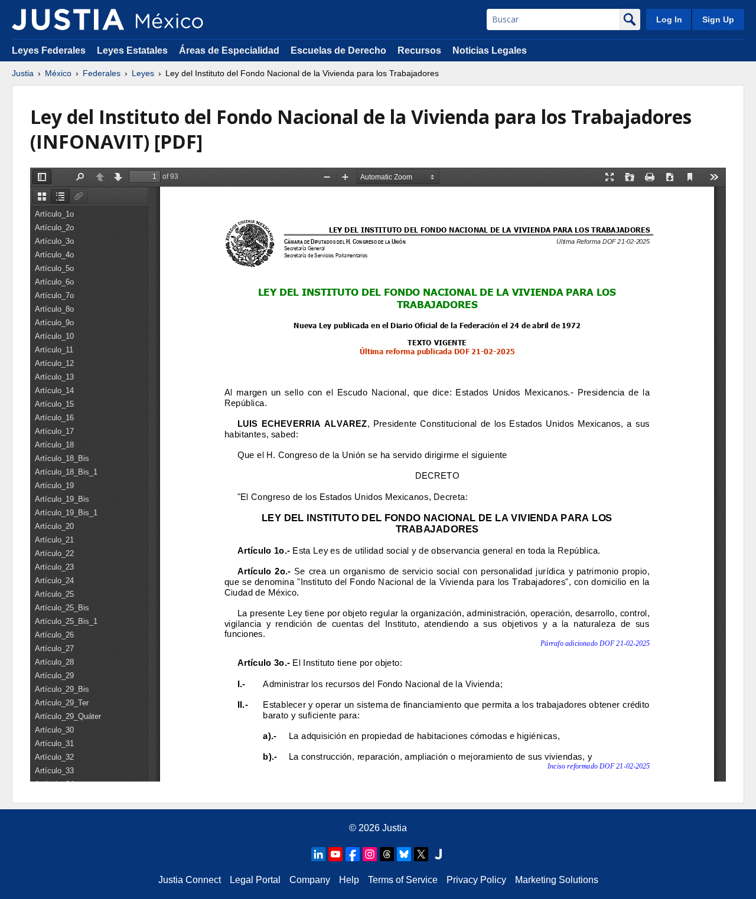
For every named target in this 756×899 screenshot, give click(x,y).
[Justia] (68, 19)
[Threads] (387, 854)
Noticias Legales (489, 50)
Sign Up (718, 19)
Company (309, 880)
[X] (421, 854)
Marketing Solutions (556, 880)
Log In (669, 19)
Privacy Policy (476, 880)
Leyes (143, 73)
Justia (23, 73)
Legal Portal (255, 880)
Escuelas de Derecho (338, 50)
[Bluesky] (404, 854)
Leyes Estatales (132, 50)
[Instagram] (370, 854)
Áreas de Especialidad (229, 50)
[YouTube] (335, 854)
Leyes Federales (49, 50)
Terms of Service (403, 880)
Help (349, 880)
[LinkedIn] (318, 854)
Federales (101, 73)
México (58, 73)
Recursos (419, 50)
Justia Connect (189, 880)
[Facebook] (353, 854)
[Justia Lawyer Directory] (438, 854)
